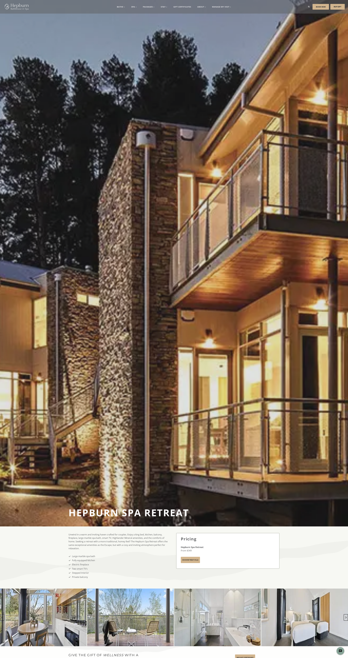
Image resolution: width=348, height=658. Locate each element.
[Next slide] (346, 617)
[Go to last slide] (2, 617)
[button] (43, 617)
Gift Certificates (182, 7)
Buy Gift (337, 6)
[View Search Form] (308, 6)
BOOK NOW (321, 7)
